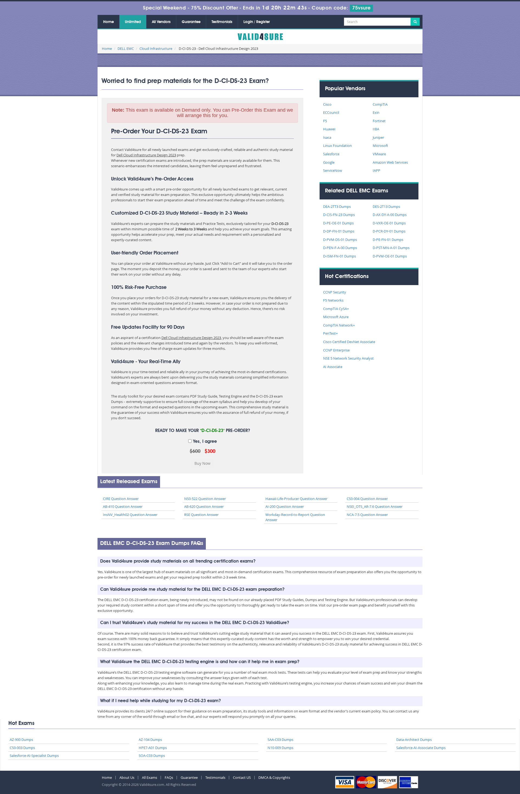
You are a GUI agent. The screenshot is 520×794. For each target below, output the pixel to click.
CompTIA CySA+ (336, 308)
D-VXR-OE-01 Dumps (389, 223)
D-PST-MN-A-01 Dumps (391, 247)
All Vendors (161, 22)
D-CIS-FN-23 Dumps (339, 214)
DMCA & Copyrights (274, 777)
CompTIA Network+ (339, 325)
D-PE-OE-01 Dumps (338, 223)
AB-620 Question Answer (204, 506)
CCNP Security (334, 292)
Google (328, 162)
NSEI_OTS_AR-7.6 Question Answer (374, 506)
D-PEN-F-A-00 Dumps (340, 247)
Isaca (327, 137)
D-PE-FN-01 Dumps (388, 239)
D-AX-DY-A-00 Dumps (390, 214)
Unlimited (133, 22)
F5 (325, 120)
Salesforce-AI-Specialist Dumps (34, 755)
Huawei (329, 129)
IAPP (376, 170)
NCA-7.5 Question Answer (367, 514)
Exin (376, 112)
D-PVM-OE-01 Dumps (390, 256)
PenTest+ (330, 333)
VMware (379, 153)
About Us (126, 777)
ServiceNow (332, 170)
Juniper (378, 137)
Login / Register (256, 22)
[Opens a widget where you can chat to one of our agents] (483, 763)
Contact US (242, 777)
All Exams (149, 777)
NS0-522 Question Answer (205, 498)
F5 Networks (333, 300)
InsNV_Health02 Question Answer (130, 514)
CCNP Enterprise (336, 350)
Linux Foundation (337, 145)
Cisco (327, 104)
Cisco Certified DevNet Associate (349, 341)
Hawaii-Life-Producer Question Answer (296, 498)
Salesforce (331, 153)
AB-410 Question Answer (122, 506)
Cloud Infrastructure (155, 48)
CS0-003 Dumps (22, 747)
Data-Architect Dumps (414, 739)
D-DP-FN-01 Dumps (338, 231)
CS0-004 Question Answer (367, 498)
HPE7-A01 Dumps (153, 747)
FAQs (169, 777)
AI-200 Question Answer (284, 506)
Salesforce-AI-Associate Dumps (421, 747)
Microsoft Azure (336, 316)
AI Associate (332, 366)
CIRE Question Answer (121, 498)
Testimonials (222, 22)
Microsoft (380, 145)
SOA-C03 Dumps (152, 755)
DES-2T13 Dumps (386, 206)
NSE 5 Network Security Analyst (348, 358)
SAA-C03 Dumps (280, 739)
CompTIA (380, 104)
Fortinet (379, 120)
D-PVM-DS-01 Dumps (340, 239)
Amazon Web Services (390, 162)
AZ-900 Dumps (21, 739)
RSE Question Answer (201, 514)
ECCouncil (331, 112)
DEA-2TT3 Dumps (337, 206)
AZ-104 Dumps (150, 739)
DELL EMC (126, 48)
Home (108, 22)
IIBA (376, 129)
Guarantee (191, 22)
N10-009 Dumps (280, 747)
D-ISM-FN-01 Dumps (339, 256)
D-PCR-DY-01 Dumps (389, 231)
